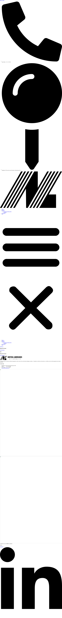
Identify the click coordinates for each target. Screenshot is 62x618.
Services (3, 210)
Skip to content (2, 0)
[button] (31, 277)
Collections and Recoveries (7, 211)
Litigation (5, 212)
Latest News (3, 213)
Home (3, 209)
